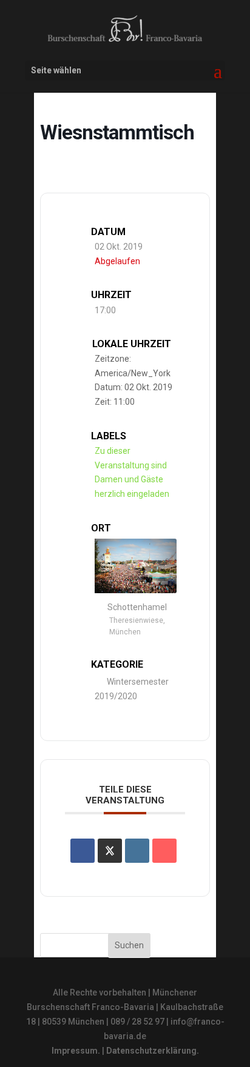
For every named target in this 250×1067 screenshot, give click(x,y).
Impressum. (76, 1050)
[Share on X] (110, 851)
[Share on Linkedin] (137, 851)
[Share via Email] (164, 851)
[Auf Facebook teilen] (82, 851)
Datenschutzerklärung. (152, 1050)
